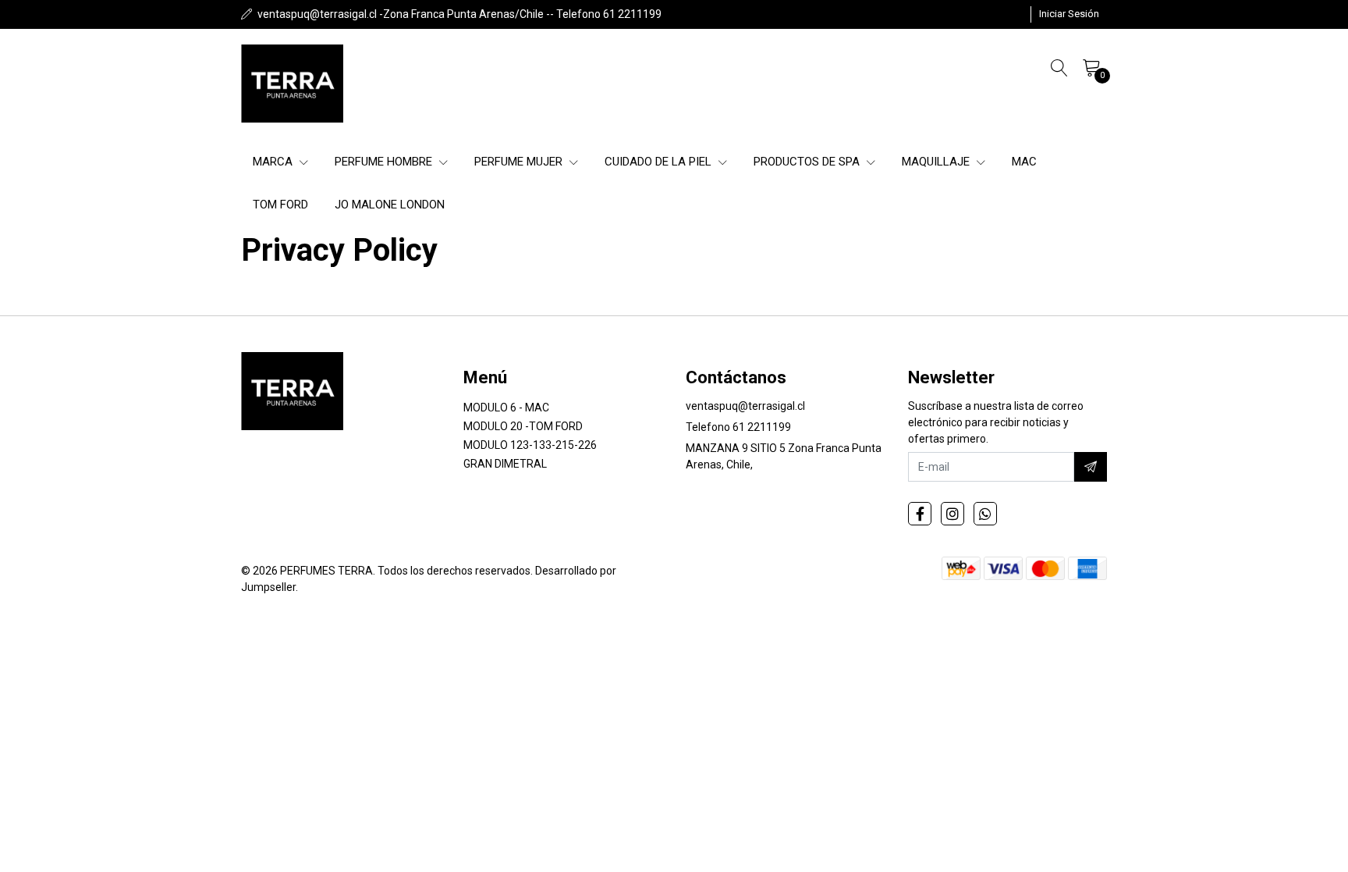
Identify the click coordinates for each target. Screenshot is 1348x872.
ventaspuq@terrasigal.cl (745, 406)
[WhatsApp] (985, 514)
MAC (1024, 162)
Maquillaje (937, 162)
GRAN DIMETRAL (505, 463)
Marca (274, 162)
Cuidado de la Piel (660, 162)
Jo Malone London (390, 205)
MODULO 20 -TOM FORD (523, 426)
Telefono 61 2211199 (738, 427)
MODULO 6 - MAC (506, 407)
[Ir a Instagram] (952, 514)
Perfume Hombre (385, 162)
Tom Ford (280, 205)
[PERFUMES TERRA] (292, 83)
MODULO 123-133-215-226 (530, 445)
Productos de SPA (808, 162)
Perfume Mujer (520, 162)
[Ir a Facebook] (920, 514)
